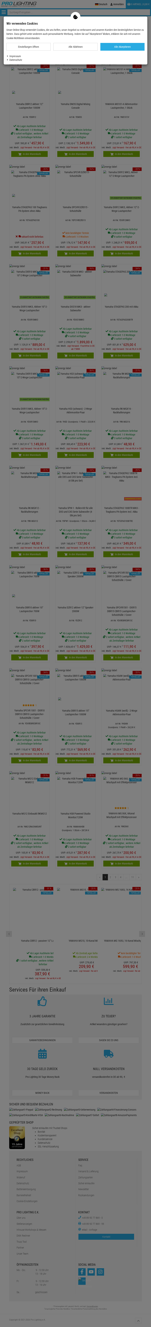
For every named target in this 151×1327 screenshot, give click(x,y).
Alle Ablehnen (76, 46)
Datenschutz (15, 59)
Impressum (15, 56)
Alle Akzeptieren (122, 46)
